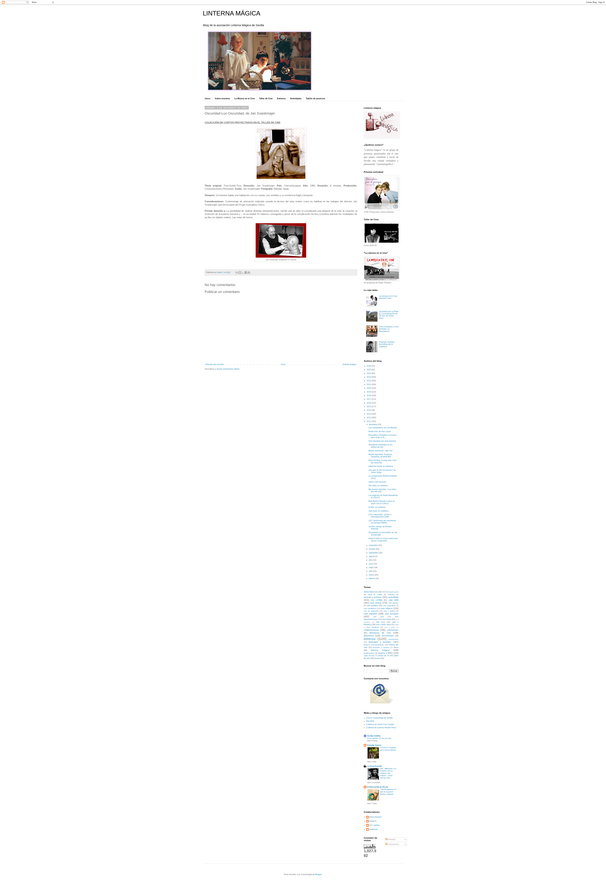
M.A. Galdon (374, 825)
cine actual (375, 603)
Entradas (391, 839)
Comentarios (393, 844)
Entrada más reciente (214, 364)
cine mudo (386, 619)
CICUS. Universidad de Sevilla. (379, 718)
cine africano (393, 603)
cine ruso (380, 622)
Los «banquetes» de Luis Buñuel (382, 428)
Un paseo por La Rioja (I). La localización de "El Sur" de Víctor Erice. (388, 314)
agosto (372, 556)
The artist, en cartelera (378, 485)
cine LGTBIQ (376, 600)
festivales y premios (380, 642)
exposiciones (393, 639)
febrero (372, 578)
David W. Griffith (375, 595)
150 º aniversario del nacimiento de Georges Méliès (382, 521)
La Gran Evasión (374, 766)
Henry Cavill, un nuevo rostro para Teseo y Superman (383, 539)
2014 (369, 410)
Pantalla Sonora (374, 745)
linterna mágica (380, 650)
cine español (370, 613)
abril (371, 571)
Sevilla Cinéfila (373, 736)
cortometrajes (392, 630)
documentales (388, 636)
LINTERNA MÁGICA (231, 13)
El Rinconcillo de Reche (377, 787)
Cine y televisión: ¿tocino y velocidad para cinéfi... (379, 515)
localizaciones (369, 653)
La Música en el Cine (244, 98)
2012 (369, 417)
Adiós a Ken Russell (377, 482)
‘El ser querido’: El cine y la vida (379, 738)
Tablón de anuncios (315, 98)
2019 (369, 392)
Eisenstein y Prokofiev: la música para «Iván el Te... (382, 436)
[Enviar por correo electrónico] (236, 272)
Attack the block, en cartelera (380, 466)
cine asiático (372, 606)
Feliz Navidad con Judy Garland (382, 441)
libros (396, 647)
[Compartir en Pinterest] (248, 272)
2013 (369, 414)
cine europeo (391, 613)
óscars (377, 658)
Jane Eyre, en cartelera (378, 511)
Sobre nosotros (222, 98)
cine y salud (389, 627)
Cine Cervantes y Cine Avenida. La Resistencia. (388, 329)
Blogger (318, 874)
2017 (369, 399)
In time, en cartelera (376, 507)
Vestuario (391, 595)
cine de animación (371, 611)
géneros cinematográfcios (374, 645)
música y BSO (385, 653)
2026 (369, 366)
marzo (372, 575)
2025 (369, 370)
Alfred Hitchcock (371, 592)
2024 (369, 373)
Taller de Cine (266, 98)
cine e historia (389, 611)
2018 (369, 395)
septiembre (374, 553)
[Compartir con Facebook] (245, 272)
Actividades (295, 98)
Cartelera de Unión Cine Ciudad (380, 724)
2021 (369, 384)
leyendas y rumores (381, 647)
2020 (369, 388)
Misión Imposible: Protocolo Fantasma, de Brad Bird (380, 455)
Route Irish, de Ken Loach (379, 431)
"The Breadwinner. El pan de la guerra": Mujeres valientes (388, 791)
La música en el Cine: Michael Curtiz (388, 297)
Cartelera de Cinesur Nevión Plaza (381, 727)
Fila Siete (370, 721)
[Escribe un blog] (239, 272)
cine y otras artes (383, 624)
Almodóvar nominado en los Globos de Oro (380, 446)
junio (371, 564)
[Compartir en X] (242, 272)
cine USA (393, 600)
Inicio (207, 98)
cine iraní (378, 617)
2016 (369, 403)
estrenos (370, 638)
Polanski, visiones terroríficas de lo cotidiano (387, 344)
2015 (369, 406)
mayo (371, 567)
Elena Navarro (375, 817)
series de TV (383, 656)
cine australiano (389, 606)
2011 (369, 421)
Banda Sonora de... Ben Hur (380, 451)
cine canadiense (370, 608)
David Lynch (393, 592)
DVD (384, 592)
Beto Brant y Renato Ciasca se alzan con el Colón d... (381, 502)
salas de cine (369, 656)
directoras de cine (380, 632)
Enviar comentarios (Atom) (228, 369)
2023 (369, 377)
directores (369, 635)
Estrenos (281, 98)
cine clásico (386, 608)
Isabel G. (373, 821)
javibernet (373, 829)
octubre (372, 549)
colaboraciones (371, 630)
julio (371, 560)
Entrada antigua (349, 364)
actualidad (393, 597)
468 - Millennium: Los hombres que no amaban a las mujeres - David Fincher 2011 (388, 773)
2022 (369, 381)
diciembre (373, 424)
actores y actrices (372, 597)
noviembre (373, 545)
